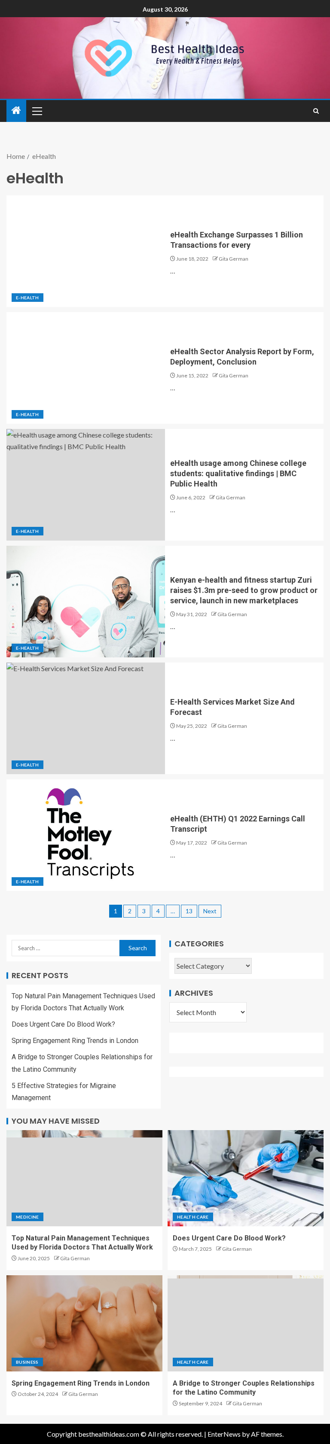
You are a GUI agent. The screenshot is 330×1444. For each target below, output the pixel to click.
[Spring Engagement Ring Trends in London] (84, 1323)
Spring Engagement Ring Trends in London (75, 1041)
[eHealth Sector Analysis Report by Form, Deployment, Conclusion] (85, 368)
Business (27, 1362)
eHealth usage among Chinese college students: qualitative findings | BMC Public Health (238, 473)
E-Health (27, 297)
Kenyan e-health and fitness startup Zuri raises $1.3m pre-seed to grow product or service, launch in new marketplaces (244, 590)
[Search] (316, 111)
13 (189, 911)
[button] (36, 111)
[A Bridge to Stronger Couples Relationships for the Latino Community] (246, 1323)
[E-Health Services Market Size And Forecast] (85, 718)
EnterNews (224, 1434)
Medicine (27, 1216)
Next (210, 911)
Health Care (193, 1216)
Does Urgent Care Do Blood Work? (63, 1024)
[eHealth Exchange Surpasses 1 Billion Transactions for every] (85, 251)
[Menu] (36, 111)
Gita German (233, 258)
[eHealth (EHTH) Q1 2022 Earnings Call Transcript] (85, 835)
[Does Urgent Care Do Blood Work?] (246, 1178)
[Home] (16, 110)
